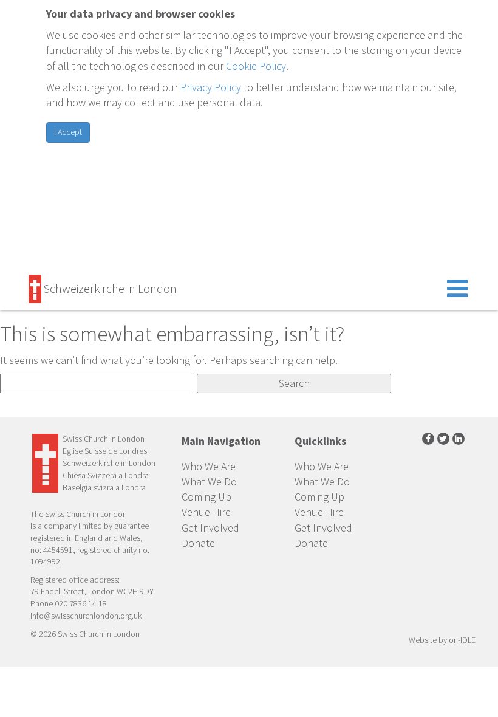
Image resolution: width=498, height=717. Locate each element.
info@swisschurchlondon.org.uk (86, 615)
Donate (198, 543)
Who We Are (209, 466)
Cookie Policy (256, 66)
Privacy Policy (210, 87)
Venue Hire (206, 512)
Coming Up (206, 497)
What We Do (209, 482)
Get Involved (210, 528)
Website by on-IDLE (442, 639)
